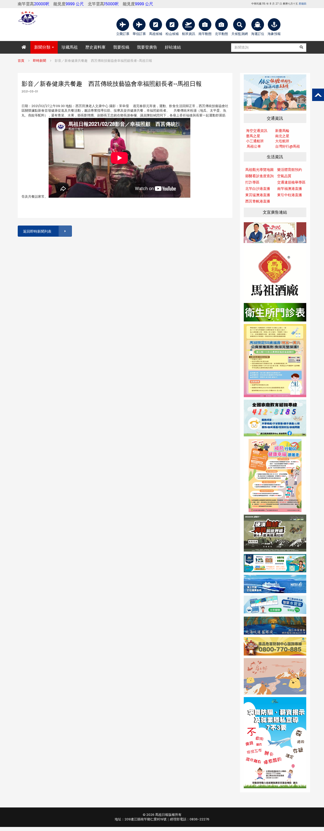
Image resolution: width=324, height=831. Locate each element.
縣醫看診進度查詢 (259, 175)
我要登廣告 (147, 47)
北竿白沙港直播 (257, 188)
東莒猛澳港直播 (257, 194)
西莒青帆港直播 (257, 201)
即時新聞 (39, 61)
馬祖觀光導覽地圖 (259, 169)
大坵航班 (282, 141)
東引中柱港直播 (289, 194)
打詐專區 (252, 182)
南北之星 (282, 135)
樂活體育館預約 (289, 169)
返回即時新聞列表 (37, 231)
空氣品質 (284, 175)
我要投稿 (121, 47)
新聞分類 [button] (42, 47)
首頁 (21, 61)
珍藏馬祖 (70, 47)
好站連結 (173, 47)
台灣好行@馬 (285, 146)
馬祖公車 (254, 146)
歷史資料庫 (95, 47)
